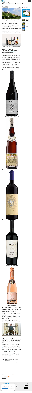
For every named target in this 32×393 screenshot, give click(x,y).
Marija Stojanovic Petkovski (5, 7)
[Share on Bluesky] (27, 7)
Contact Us (16, 387)
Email (12, 374)
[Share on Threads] (26, 7)
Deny (11, 388)
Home (2, 2)
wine (19, 25)
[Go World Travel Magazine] (3, 359)
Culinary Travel (7, 2)
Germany (19, 316)
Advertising (16, 385)
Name (3, 374)
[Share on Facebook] (22, 7)
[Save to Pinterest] (24, 7)
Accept (5, 388)
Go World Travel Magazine (7, 358)
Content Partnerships (16, 386)
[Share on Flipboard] (25, 7)
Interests (4, 2)
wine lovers (11, 54)
